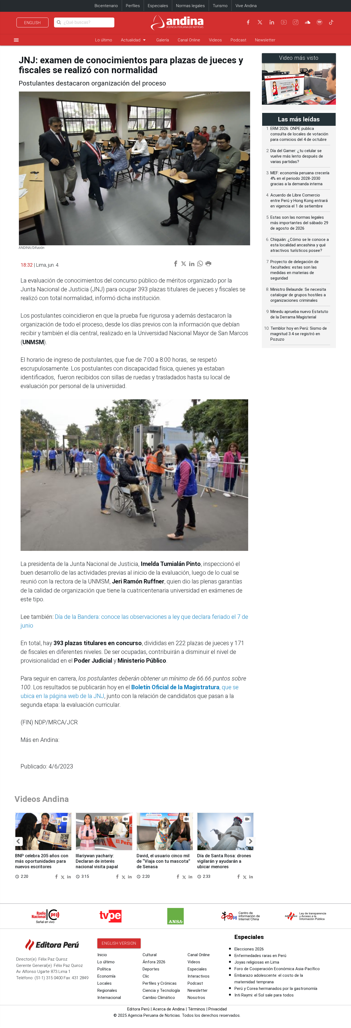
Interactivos (199, 976)
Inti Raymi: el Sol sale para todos (264, 995)
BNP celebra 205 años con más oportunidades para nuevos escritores (41, 861)
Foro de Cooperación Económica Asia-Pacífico (277, 968)
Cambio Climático (159, 997)
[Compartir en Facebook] (57, 876)
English (32, 23)
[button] (18, 841)
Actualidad (134, 40)
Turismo (220, 5)
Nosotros (196, 997)
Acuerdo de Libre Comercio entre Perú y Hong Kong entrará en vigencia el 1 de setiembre (299, 201)
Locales (104, 983)
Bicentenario (106, 5)
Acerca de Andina (169, 1009)
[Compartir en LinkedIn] (69, 876)
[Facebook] (248, 22)
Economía (106, 976)
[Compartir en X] (63, 876)
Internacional (109, 997)
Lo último (103, 40)
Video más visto (299, 58)
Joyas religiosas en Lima (256, 962)
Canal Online (189, 40)
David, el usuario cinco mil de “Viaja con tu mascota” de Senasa (163, 861)
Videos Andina (42, 799)
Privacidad (217, 1009)
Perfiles (133, 5)
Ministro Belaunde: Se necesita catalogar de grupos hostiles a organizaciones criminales (298, 295)
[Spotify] (319, 22)
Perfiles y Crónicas (160, 983)
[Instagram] (295, 22)
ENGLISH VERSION (119, 943)
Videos (215, 40)
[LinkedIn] (271, 22)
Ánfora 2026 (154, 961)
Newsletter (265, 40)
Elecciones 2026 (249, 949)
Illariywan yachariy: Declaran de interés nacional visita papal (97, 861)
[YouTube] (283, 22)
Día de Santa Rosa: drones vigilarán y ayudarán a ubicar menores (224, 861)
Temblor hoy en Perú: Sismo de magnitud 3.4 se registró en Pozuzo (298, 334)
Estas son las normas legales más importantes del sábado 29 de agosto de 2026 (299, 223)
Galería (162, 40)
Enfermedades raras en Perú (260, 955)
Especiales (158, 5)
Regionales (107, 990)
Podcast (238, 40)
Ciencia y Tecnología (161, 990)
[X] (259, 22)
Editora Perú (138, 1009)
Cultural (150, 954)
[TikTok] (331, 22)
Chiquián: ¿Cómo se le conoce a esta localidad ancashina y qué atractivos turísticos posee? (299, 245)
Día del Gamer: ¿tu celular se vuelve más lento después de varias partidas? (296, 156)
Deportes (151, 969)
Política (104, 969)
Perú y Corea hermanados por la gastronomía (275, 988)
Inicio (102, 954)
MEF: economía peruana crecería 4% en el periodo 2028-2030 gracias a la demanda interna (299, 178)
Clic (146, 976)
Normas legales (190, 5)
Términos (196, 1009)
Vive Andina (246, 5)
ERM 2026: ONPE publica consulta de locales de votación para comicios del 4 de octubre (299, 134)
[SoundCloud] (307, 22)
